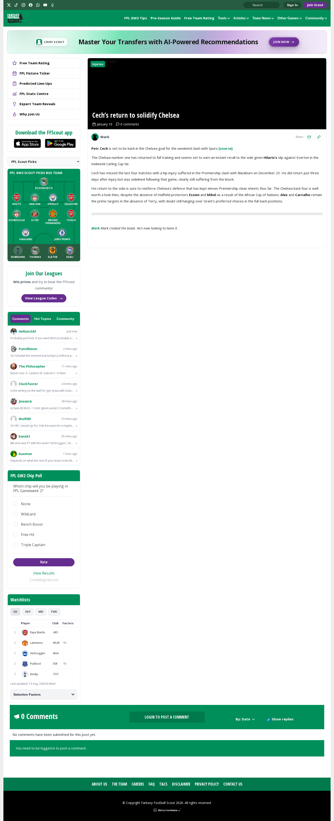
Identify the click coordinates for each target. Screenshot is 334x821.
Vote (43, 562)
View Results (44, 573)
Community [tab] (65, 319)
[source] (225, 148)
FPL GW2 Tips (135, 18)
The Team (119, 784)
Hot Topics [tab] (42, 319)
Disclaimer (181, 784)
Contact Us (232, 784)
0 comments (129, 124)
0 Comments (39, 716)
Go (249, 5)
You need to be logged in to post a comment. (51, 748)
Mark (95, 228)
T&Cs (163, 784)
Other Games (288, 18)
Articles (239, 18)
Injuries (97, 64)
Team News (261, 18)
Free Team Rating (199, 18)
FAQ (152, 784)
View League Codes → (44, 298)
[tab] (15, 611)
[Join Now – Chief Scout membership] (167, 42)
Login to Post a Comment (167, 717)
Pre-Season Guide (166, 18)
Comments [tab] (20, 319)
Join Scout (315, 5)
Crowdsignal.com (44, 580)
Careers (138, 784)
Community (314, 18)
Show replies (283, 719)
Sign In (292, 5)
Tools (222, 18)
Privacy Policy (207, 784)
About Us (99, 784)
